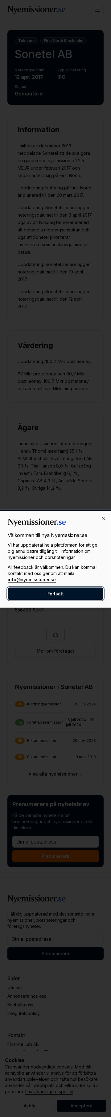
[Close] (103, 518)
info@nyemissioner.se (32, 579)
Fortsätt (55, 593)
